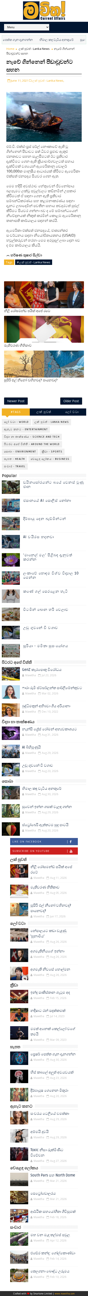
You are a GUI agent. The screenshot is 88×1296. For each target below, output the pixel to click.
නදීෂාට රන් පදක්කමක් (47, 1010)
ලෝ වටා (72, 412)
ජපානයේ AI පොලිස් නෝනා (47, 500)
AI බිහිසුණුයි (31, 747)
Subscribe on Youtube (31, 851)
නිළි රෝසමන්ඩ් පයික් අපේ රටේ (27, 311)
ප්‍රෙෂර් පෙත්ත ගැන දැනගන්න (53, 1054)
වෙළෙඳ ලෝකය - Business (50, 459)
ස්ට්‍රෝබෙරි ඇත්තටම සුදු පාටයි (45, 825)
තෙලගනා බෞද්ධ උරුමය (49, 1271)
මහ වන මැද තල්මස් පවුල (50, 1235)
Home (10, 49)
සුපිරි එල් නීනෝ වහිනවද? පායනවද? (31, 380)
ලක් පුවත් (44, 412)
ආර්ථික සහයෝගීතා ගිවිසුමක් (53, 1211)
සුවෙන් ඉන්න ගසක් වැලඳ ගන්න (47, 807)
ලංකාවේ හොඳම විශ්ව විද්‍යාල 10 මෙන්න (51, 575)
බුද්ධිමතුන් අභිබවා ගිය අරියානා (46, 706)
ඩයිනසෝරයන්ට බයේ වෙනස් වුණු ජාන (53, 484)
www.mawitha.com (65, 1293)
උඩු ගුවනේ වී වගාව (40, 628)
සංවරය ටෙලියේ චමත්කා (49, 1113)
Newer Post (16, 401)
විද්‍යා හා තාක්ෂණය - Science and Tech (32, 437)
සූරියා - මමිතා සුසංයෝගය (45, 646)
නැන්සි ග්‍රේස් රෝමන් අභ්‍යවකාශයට (49, 729)
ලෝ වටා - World (16, 422)
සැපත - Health (14, 459)
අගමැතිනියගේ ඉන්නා (47, 951)
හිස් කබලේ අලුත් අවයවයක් (52, 1072)
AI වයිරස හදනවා (38, 537)
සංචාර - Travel (14, 466)
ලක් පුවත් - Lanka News (34, 49)
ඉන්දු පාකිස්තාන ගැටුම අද (50, 992)
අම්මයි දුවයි (39, 1132)
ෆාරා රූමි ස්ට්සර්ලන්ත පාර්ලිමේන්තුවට (52, 688)
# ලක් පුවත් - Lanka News (33, 262)
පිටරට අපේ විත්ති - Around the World (32, 444)
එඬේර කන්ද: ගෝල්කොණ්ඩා (52, 1253)
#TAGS (16, 412)
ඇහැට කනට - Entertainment (26, 429)
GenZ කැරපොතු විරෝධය (42, 670)
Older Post (71, 401)
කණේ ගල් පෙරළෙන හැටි (45, 591)
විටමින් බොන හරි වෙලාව (46, 609)
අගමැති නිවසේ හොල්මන (50, 969)
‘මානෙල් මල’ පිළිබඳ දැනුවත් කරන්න (47, 557)
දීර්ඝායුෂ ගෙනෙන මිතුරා (49, 1090)
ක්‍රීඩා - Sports (52, 451)
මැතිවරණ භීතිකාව (18, 345)
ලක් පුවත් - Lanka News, (48, 81)
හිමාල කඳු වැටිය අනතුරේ (44, 40)
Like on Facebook (27, 841)
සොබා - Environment (20, 451)
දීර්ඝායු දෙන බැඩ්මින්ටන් (44, 519)
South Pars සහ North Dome (52, 1175)
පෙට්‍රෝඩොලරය (43, 1193)
